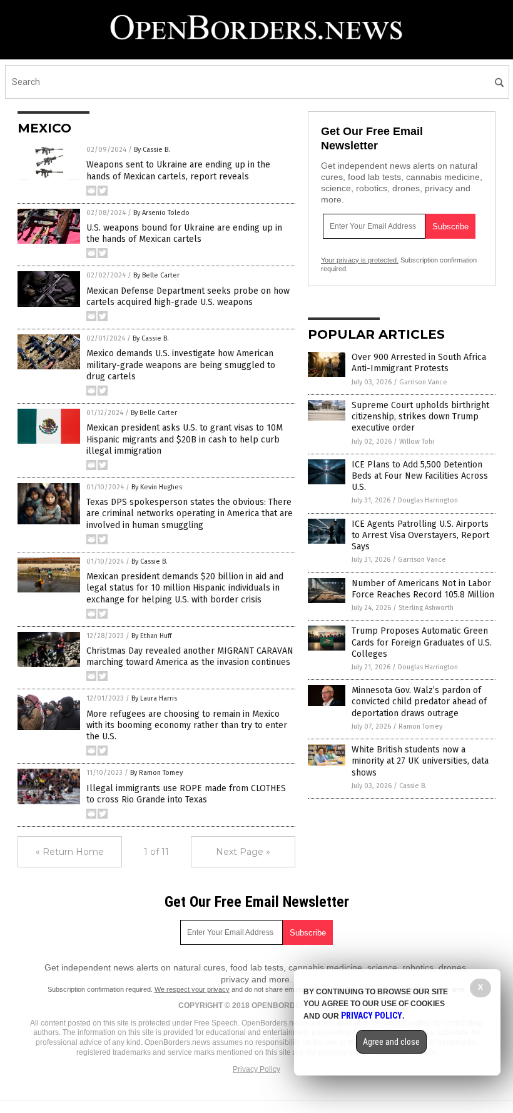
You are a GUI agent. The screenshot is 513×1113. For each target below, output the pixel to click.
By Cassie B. (152, 150)
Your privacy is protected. (360, 260)
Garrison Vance (423, 382)
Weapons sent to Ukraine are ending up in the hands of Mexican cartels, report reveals (178, 170)
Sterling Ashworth (426, 608)
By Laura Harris (154, 698)
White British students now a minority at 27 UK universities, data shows (420, 760)
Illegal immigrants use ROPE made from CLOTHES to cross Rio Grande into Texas (186, 794)
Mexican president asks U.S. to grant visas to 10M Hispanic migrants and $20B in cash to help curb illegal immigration (184, 439)
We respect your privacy (192, 989)
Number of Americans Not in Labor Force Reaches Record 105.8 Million (423, 589)
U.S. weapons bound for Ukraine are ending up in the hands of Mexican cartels (184, 233)
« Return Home (70, 851)
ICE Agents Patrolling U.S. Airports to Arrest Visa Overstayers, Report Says (420, 535)
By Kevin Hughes (156, 487)
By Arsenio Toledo (161, 213)
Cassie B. (413, 786)
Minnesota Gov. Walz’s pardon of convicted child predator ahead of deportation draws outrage (419, 701)
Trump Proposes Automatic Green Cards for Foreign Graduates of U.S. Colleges (422, 642)
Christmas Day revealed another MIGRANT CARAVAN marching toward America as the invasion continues (189, 656)
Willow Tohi (416, 441)
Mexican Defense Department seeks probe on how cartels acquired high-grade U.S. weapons (188, 296)
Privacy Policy (256, 1069)
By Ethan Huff (151, 636)
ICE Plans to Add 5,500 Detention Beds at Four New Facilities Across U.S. (420, 475)
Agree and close (391, 1042)
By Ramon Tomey (156, 773)
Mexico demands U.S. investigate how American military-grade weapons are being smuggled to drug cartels (180, 364)
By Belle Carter (156, 275)
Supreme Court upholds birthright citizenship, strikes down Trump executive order (420, 416)
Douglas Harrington (428, 500)
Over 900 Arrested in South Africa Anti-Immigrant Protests (419, 363)
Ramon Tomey (420, 726)
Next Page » (243, 851)
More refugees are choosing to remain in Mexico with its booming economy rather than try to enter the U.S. (186, 725)
